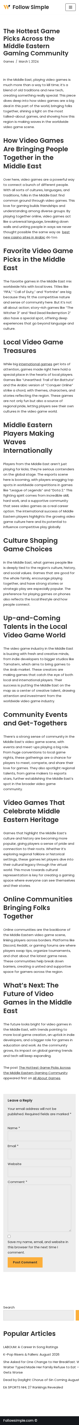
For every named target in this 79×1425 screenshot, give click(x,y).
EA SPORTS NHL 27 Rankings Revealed (33, 1387)
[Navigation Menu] (70, 7)
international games (35, 364)
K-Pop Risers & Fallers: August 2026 (31, 1354)
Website (15, 1164)
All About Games (46, 1078)
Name (14, 1128)
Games (8, 62)
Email (13, 1146)
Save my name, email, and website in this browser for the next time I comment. (38, 1247)
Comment (17, 1182)
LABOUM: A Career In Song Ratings (30, 1347)
